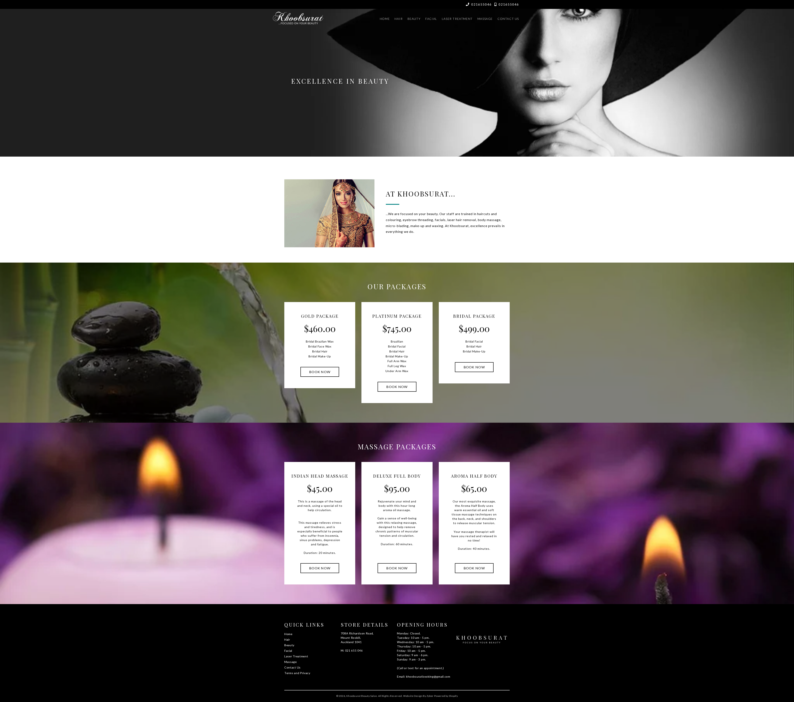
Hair (399, 18)
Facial (431, 18)
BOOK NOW (319, 372)
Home (385, 18)
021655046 (481, 4)
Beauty (414, 18)
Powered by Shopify (446, 695)
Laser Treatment (457, 18)
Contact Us (508, 18)
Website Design (412, 695)
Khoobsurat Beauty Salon (361, 695)
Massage (485, 18)
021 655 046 (354, 650)
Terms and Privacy (297, 673)
